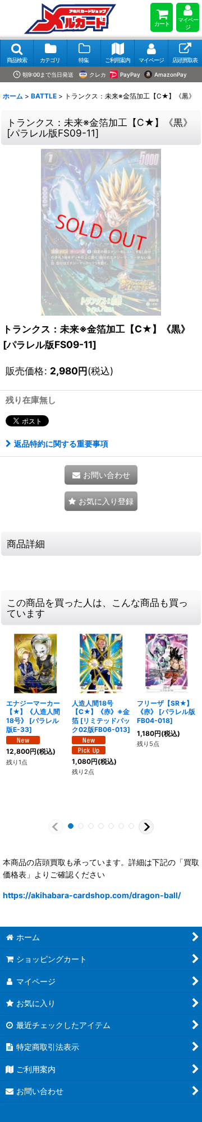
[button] (17, 53)
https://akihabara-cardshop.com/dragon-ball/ (92, 895)
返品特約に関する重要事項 (61, 443)
